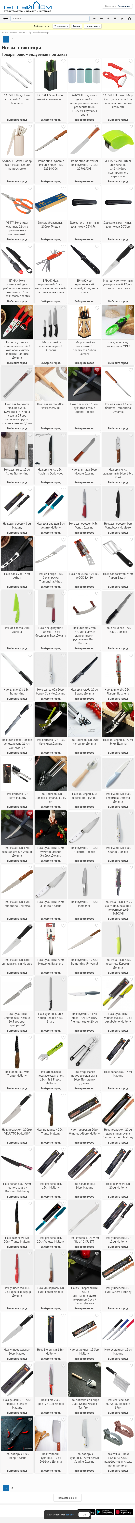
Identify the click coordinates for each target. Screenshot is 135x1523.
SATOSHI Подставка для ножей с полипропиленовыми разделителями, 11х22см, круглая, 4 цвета (84, 104)
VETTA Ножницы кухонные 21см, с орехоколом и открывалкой (17, 228)
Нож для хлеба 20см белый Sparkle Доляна (50, 691)
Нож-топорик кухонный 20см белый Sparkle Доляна (84, 1457)
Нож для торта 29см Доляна (17, 629)
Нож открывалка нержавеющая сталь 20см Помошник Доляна (84, 1077)
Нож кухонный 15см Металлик (84, 903)
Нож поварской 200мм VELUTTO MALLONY (17, 1131)
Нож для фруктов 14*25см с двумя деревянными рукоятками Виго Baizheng (84, 635)
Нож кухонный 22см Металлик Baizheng (50, 961)
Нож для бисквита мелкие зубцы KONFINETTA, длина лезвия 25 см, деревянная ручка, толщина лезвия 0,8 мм (17, 413)
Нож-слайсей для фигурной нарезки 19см (118, 1403)
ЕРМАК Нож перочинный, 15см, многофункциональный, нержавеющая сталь (50, 286)
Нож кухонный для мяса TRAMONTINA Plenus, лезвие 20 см (84, 1017)
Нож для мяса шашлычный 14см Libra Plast (118, 473)
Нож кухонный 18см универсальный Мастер (17, 961)
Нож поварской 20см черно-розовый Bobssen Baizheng (17, 1187)
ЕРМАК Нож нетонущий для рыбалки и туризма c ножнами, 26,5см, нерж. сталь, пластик (17, 288)
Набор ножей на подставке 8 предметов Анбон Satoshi (84, 348)
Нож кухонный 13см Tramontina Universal (17, 903)
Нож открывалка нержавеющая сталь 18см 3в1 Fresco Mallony (51, 1077)
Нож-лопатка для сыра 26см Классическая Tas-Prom (84, 1403)
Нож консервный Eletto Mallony (17, 795)
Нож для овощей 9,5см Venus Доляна (84, 525)
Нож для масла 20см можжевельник (50, 406)
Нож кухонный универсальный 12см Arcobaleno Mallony (118, 1017)
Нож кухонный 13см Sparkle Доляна (118, 849)
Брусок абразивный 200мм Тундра (51, 224)
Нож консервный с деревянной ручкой (84, 795)
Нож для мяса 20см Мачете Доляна (84, 471)
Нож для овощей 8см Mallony (17, 525)
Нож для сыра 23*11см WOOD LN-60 (84, 575)
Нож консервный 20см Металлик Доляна (84, 741)
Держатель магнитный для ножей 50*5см (118, 224)
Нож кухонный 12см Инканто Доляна (84, 849)
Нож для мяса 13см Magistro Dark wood (51, 471)
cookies (70, 1514)
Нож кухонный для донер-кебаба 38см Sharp (51, 1017)
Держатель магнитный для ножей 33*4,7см (84, 224)
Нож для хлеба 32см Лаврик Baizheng (118, 691)
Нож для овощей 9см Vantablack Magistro (118, 525)
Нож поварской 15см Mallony (118, 1073)
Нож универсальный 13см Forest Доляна (50, 1289)
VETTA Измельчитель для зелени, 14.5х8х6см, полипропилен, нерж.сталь (118, 168)
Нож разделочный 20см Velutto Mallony (50, 1239)
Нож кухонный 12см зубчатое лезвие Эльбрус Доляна (50, 851)
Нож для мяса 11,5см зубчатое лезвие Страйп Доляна (84, 408)
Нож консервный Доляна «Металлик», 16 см (50, 797)
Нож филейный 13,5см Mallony (84, 1351)
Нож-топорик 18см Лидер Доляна (17, 1455)
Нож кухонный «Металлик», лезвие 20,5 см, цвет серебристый (17, 1019)
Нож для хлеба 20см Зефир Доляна (84, 691)
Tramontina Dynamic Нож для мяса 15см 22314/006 (51, 164)
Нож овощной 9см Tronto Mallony (17, 1073)
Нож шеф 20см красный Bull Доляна (51, 1401)
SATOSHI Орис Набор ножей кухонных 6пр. (51, 97)
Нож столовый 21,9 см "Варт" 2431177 (84, 1239)
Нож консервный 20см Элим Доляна (118, 741)
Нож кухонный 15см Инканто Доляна (50, 903)
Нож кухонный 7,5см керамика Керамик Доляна (118, 963)
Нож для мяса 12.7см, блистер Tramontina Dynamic (118, 408)
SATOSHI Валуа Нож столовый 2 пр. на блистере (17, 99)
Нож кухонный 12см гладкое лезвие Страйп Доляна (17, 851)
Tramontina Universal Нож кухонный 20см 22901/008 (84, 164)
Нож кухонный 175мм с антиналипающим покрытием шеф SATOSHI (118, 907)
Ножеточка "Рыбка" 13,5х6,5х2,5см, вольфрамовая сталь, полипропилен (118, 1459)
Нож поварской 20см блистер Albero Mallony (84, 1131)
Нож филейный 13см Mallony (118, 1351)
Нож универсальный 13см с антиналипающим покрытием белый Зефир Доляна (84, 1295)
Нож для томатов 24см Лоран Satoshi (118, 575)
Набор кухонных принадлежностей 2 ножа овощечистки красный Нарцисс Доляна (17, 350)
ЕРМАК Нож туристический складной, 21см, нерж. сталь (84, 286)
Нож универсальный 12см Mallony (118, 1239)
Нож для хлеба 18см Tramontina (16, 691)
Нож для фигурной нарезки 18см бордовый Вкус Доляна (50, 631)
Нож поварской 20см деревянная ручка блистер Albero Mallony (118, 1133)
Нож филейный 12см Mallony (50, 1351)
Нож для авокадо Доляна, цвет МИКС (118, 344)
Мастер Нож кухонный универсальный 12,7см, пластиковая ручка (118, 284)
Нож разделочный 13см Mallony (51, 1185)
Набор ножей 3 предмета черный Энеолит (50, 346)
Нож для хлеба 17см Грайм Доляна (118, 629)
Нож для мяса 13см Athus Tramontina (17, 471)
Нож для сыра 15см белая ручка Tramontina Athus (51, 577)
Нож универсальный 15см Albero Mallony (118, 1289)
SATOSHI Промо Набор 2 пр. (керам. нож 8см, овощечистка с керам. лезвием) (118, 101)
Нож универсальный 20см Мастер (17, 1351)
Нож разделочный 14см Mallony (84, 1185)
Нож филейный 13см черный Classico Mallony (17, 1403)
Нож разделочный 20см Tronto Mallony (17, 1239)
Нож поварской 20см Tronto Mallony (51, 1131)
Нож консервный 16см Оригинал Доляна (51, 741)
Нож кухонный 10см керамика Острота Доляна (118, 797)
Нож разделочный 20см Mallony (118, 1185)
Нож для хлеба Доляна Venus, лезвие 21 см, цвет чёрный (17, 743)
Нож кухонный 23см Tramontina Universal (84, 961)
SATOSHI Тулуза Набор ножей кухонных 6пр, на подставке (17, 164)
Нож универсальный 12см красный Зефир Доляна (17, 1291)
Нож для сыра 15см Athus (17, 575)
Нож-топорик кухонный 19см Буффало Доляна (51, 1457)
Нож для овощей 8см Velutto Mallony (51, 525)
